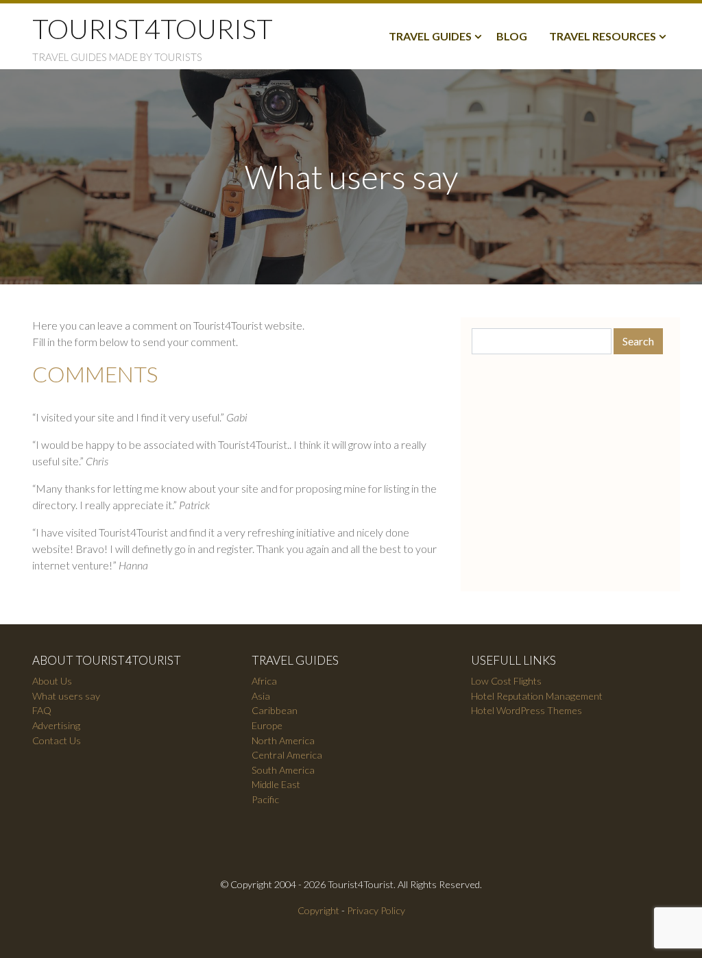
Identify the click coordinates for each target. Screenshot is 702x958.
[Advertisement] (570, 467)
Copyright (318, 910)
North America (283, 740)
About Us (52, 681)
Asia (261, 696)
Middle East (276, 784)
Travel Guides (430, 35)
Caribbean (275, 710)
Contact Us (56, 740)
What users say (66, 696)
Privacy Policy (376, 910)
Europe (267, 725)
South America (283, 770)
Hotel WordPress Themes (526, 710)
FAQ (41, 710)
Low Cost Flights (506, 681)
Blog (511, 35)
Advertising (56, 725)
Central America (287, 755)
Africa (264, 681)
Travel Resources (602, 35)
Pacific (265, 799)
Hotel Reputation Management (537, 696)
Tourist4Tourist (152, 28)
